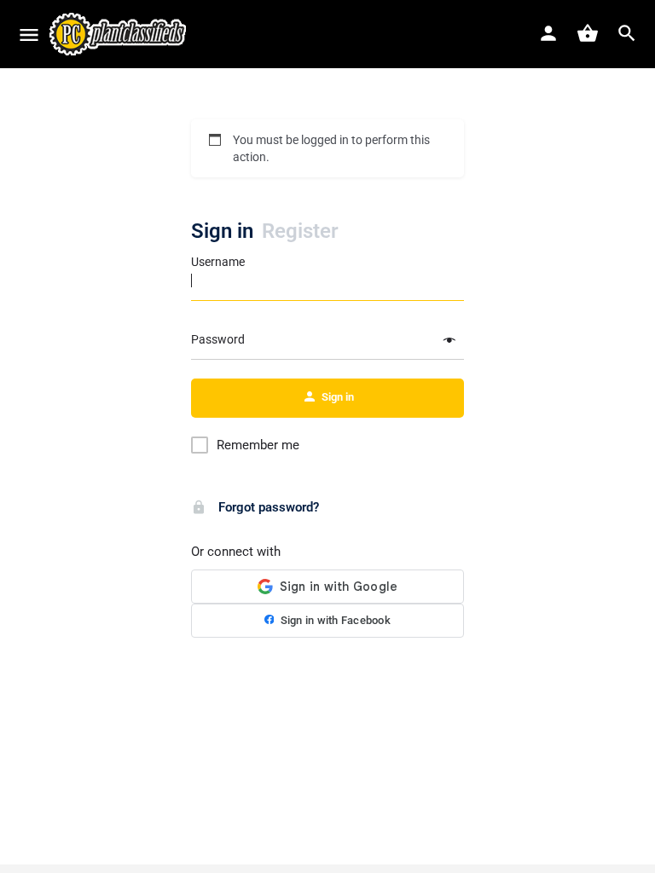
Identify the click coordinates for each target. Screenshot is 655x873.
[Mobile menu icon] (29, 34)
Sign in (222, 231)
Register (300, 231)
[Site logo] (119, 34)
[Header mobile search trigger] (627, 33)
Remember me (258, 445)
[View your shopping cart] (588, 33)
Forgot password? (267, 507)
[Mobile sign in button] (548, 33)
